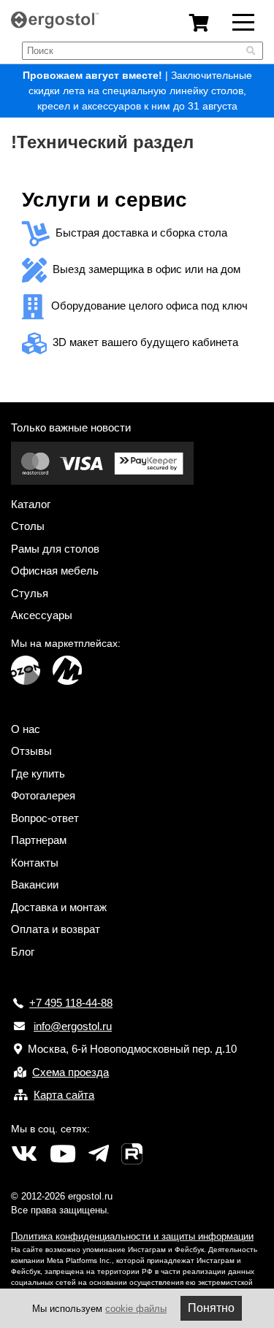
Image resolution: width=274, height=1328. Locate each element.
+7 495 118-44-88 (71, 1003)
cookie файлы (136, 1308)
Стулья (29, 593)
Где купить (38, 773)
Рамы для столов (55, 548)
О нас (25, 729)
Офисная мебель (55, 570)
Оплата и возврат (55, 929)
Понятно (211, 1308)
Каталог (30, 504)
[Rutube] (131, 1154)
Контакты (34, 862)
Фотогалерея (43, 795)
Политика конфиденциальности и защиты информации (132, 1236)
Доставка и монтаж (59, 907)
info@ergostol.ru (73, 1026)
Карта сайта (64, 1095)
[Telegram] (98, 1154)
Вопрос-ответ (45, 818)
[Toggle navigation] (243, 21)
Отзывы (31, 751)
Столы (28, 526)
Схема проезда (70, 1072)
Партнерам (38, 840)
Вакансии (34, 884)
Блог (22, 951)
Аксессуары (41, 615)
